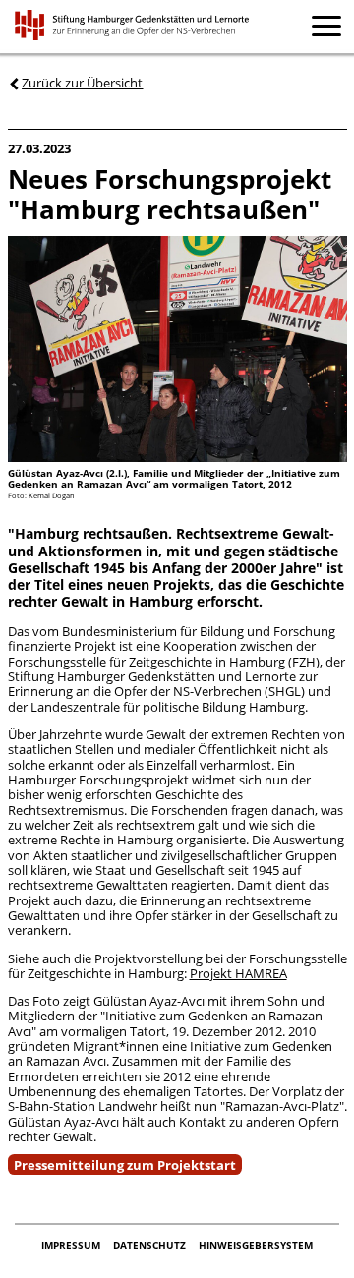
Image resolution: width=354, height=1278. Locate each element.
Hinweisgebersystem (256, 1245)
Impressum (72, 1245)
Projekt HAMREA (238, 973)
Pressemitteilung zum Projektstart (125, 1164)
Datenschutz (151, 1245)
